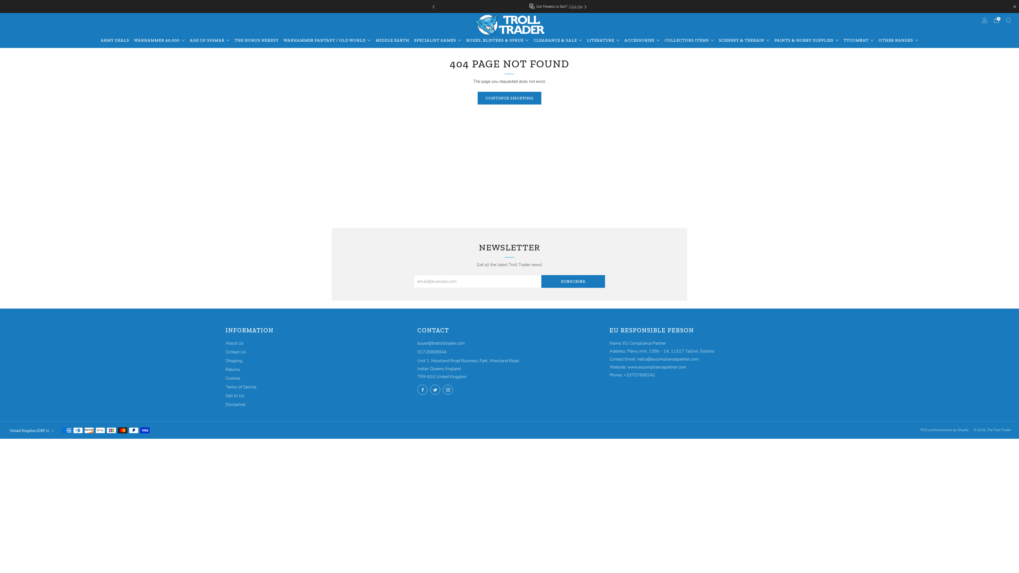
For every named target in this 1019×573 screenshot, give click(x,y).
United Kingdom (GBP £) (29, 430)
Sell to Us (235, 396)
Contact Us (236, 352)
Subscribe (573, 281)
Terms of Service (241, 387)
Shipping (234, 361)
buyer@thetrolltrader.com (441, 343)
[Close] (1015, 6)
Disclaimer (235, 404)
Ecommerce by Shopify (952, 430)
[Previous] (433, 6)
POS (924, 430)
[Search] (1008, 20)
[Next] (585, 6)
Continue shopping (509, 98)
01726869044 (432, 352)
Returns (233, 369)
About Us (235, 343)
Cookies (233, 378)
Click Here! (528, 6)
